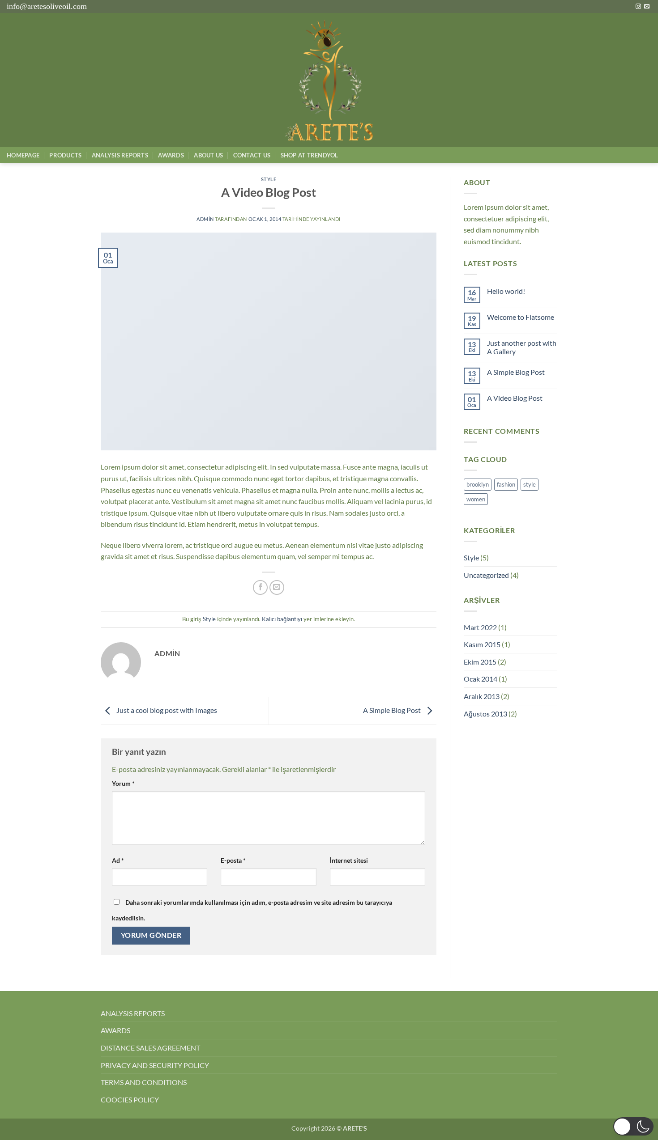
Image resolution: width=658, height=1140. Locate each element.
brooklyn (477, 484)
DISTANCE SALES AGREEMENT (150, 1047)
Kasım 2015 (482, 644)
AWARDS (115, 1030)
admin (205, 219)
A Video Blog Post (515, 398)
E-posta (233, 860)
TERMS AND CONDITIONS (144, 1082)
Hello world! (506, 291)
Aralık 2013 (482, 696)
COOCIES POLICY (130, 1099)
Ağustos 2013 (485, 713)
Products (65, 155)
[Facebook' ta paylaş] (260, 587)
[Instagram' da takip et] (638, 7)
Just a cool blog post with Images (166, 710)
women (475, 499)
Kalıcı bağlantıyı (282, 619)
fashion (506, 484)
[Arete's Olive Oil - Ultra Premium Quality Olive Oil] (329, 80)
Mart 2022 (480, 627)
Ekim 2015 (480, 661)
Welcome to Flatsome (520, 317)
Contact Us (252, 155)
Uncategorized (486, 575)
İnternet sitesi (349, 860)
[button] (633, 1126)
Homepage (23, 155)
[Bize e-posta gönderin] (646, 7)
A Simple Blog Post (392, 710)
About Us (208, 155)
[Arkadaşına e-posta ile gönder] (276, 587)
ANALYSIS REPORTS (133, 1013)
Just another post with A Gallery (521, 347)
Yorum (123, 783)
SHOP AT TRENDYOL (309, 155)
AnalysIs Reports (120, 155)
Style (269, 179)
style (529, 484)
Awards (171, 155)
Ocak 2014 (480, 678)
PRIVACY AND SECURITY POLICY (155, 1065)
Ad (118, 860)
